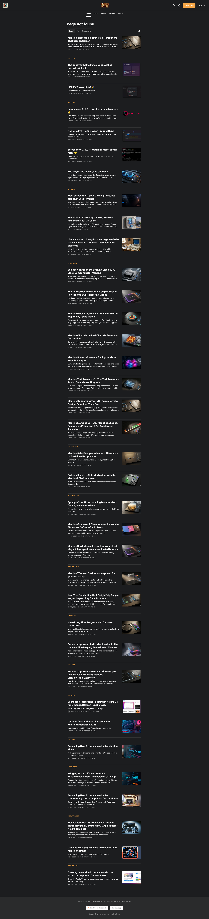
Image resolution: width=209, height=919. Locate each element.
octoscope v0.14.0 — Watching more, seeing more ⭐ (92, 151)
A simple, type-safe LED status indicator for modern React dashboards (92, 482)
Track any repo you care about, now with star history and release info (91, 157)
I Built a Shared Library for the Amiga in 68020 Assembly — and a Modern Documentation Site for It (93, 242)
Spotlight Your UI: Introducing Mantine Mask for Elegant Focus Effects (92, 504)
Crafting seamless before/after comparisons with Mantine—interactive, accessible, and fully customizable (93, 531)
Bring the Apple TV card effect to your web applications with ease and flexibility (93, 880)
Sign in (201, 5)
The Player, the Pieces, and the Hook (88, 171)
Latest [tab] (71, 31)
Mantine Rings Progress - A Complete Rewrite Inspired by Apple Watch (93, 315)
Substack (92, 914)
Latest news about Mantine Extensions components (89, 728)
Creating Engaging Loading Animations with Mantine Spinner (92, 849)
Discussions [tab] (86, 31)
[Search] (174, 5)
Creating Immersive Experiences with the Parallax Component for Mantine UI (90, 874)
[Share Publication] (179, 5)
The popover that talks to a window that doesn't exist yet (90, 67)
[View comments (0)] (86, 52)
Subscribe (189, 5)
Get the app (116, 908)
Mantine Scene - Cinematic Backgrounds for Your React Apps (92, 359)
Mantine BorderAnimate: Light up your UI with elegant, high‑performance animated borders (93, 548)
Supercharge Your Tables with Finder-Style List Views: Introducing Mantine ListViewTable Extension (92, 674)
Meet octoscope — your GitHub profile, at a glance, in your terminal (91, 197)
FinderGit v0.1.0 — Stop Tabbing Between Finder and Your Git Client (90, 219)
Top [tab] (78, 31)
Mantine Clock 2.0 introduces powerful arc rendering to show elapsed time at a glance (93, 630)
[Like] (69, 79)
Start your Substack (98, 908)
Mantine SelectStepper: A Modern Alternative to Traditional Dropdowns (93, 455)
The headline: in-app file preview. (81, 90)
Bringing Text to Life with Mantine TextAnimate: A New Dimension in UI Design (92, 775)
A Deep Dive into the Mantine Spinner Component (88, 854)
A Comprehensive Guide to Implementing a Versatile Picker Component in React (92, 754)
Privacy (106, 902)
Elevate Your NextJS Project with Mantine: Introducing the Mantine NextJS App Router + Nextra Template (93, 825)
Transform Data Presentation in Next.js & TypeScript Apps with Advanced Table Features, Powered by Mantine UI (92, 682)
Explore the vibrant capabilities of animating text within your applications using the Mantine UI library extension (93, 781)
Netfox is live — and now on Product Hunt (91, 131)
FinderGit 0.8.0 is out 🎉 (81, 86)
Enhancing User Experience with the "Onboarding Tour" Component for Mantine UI (93, 797)
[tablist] (80, 31)
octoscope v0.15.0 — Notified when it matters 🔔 (93, 111)
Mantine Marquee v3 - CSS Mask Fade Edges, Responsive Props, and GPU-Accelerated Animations (93, 426)
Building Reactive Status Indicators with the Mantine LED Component (92, 477)
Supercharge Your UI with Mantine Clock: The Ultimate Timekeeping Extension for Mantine (93, 646)
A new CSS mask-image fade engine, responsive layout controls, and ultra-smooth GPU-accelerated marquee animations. (90, 433)
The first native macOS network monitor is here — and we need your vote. (92, 135)
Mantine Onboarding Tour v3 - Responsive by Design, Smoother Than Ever (93, 403)
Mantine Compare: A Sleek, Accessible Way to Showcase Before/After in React (93, 526)
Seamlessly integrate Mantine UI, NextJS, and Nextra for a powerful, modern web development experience (92, 833)
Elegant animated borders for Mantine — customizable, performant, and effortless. (91, 553)
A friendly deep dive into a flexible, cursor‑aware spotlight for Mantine (93, 510)
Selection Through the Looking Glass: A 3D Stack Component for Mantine (92, 271)
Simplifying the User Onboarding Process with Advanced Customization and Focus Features (91, 803)
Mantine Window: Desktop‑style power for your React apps (91, 575)
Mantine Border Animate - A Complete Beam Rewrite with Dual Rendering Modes (92, 293)
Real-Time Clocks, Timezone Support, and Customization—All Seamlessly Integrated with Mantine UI (93, 652)
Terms (113, 902)
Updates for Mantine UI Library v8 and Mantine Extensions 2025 (89, 723)
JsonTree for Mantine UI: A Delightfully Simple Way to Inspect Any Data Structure (93, 597)
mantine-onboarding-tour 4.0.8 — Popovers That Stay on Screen (92, 39)
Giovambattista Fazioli (82, 49)
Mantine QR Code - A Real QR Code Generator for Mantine (93, 337)
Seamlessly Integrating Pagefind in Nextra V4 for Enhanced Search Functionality (93, 703)
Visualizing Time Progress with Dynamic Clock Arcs (90, 624)
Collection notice (124, 902)
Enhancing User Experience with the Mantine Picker (93, 748)
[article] (104, 45)
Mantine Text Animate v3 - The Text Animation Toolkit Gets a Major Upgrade (93, 381)
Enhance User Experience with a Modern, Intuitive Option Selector (92, 461)
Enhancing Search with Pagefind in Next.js (85, 708)
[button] (88, 14)
